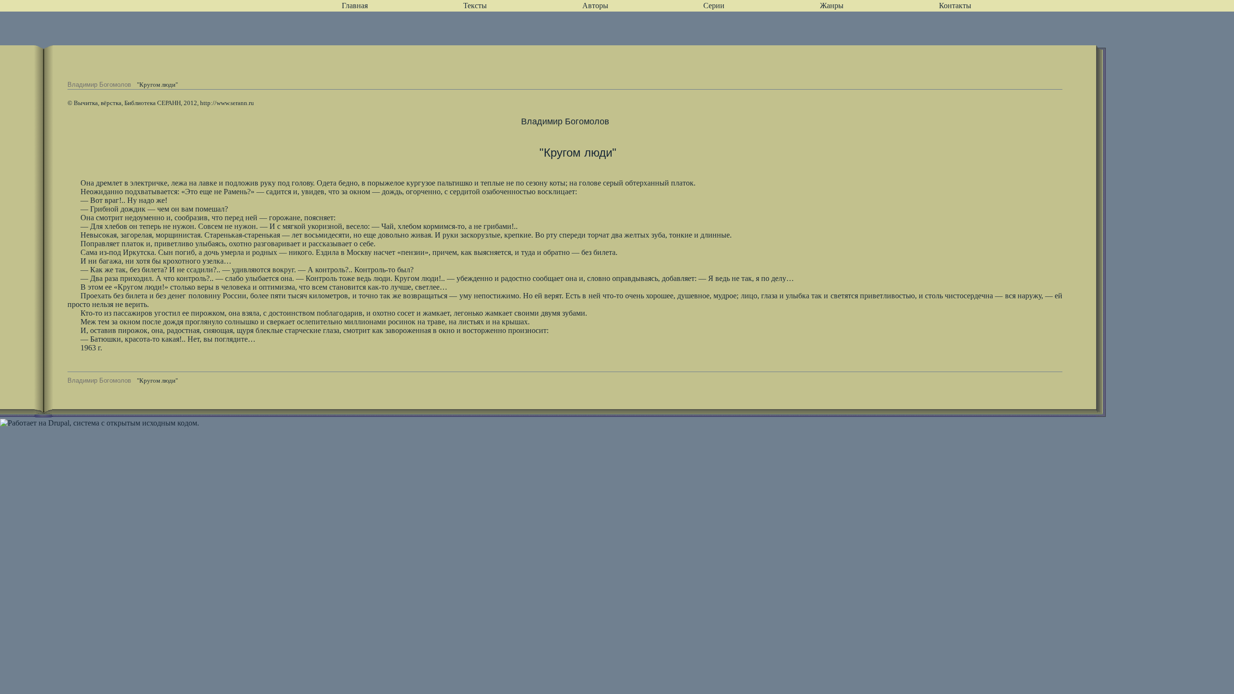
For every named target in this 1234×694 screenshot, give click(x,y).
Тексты (475, 5)
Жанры (832, 5)
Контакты (955, 5)
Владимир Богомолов (99, 84)
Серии (713, 5)
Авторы (595, 5)
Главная (355, 5)
